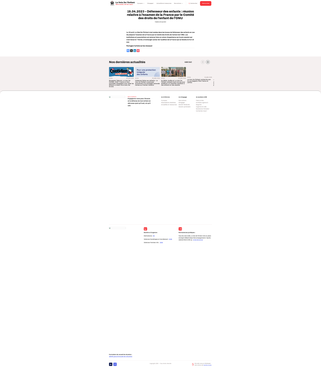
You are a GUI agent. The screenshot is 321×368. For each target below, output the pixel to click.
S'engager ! (150, 3)
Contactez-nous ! (201, 111)
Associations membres (168, 102)
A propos (164, 100)
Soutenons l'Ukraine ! (202, 109)
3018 (170, 239)
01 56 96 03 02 (198, 240)
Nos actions (182, 100)
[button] (207, 62)
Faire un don (205, 3)
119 (154, 236)
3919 (161, 242)
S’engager (182, 102)
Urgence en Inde (201, 107)
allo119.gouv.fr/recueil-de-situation (120, 356)
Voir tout (188, 62)
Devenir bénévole (184, 104)
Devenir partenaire (184, 107)
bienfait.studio (208, 365)
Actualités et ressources (164, 3)
